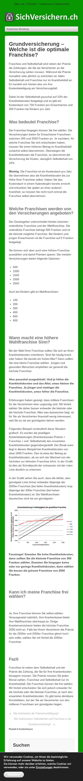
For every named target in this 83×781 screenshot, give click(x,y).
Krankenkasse (26, 729)
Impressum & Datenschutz (54, 4)
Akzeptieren (14, 774)
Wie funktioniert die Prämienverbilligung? (36, 713)
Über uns (19, 4)
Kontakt (32, 4)
